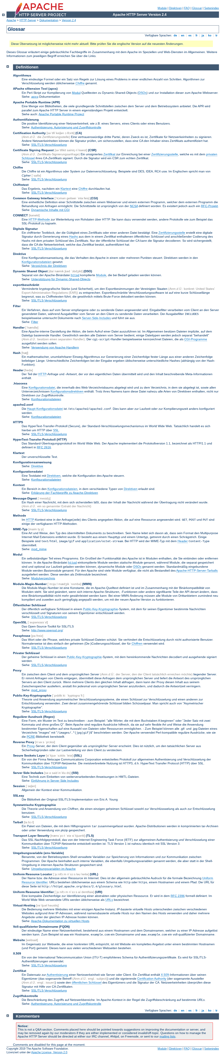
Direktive (37, 466)
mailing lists (167, 1036)
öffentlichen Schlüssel (86, 982)
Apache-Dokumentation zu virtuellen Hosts (60, 921)
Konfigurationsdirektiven (67, 391)
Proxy (31, 746)
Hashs (73, 236)
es (190, 35)
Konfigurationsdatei (42, 387)
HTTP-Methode (39, 219)
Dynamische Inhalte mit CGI (50, 210)
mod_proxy (39, 690)
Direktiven (175, 8)
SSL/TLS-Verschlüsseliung (49, 847)
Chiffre (83, 188)
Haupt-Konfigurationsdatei (45, 408)
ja (203, 35)
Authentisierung (57, 974)
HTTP (42, 374)
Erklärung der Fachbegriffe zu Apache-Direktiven (64, 492)
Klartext (65, 188)
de (175, 35)
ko (209, 35)
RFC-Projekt (209, 206)
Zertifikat (109, 154)
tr (216, 35)
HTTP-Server (28, 20)
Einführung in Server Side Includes (55, 780)
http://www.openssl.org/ (47, 630)
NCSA (134, 206)
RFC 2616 (44, 447)
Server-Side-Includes (96, 318)
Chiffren (137, 643)
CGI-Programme (195, 339)
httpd (75, 275)
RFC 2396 (178, 896)
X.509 (165, 974)
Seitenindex (211, 8)
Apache (11, 20)
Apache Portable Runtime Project (61, 114)
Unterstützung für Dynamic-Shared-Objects (60, 279)
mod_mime (39, 549)
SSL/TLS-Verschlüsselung (49, 144)
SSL (56, 430)
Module (162, 8)
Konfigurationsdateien (37, 262)
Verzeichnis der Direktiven (49, 265)
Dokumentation (48, 20)
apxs (34, 97)
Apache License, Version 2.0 (49, 1052)
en (182, 35)
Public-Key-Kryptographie (100, 609)
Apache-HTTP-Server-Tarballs (197, 570)
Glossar (197, 8)
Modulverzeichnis (43, 578)
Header (183, 541)
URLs (109, 899)
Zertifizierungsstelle (164, 154)
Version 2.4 (69, 20)
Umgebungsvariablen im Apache (53, 868)
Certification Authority (151, 978)
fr (196, 35)
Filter (34, 322)
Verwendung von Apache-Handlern (55, 347)
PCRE (31, 736)
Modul (76, 92)
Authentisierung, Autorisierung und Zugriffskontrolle (66, 127)
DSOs (143, 92)
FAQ (187, 8)
